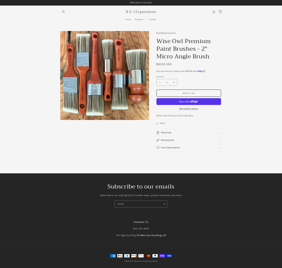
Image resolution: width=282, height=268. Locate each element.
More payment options (188, 109)
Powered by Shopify (150, 261)
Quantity (160, 77)
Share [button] (162, 123)
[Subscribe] (164, 204)
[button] (63, 12)
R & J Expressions (136, 261)
